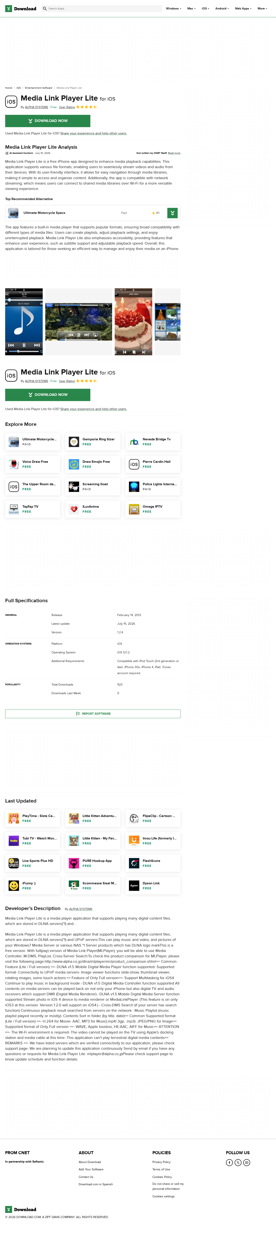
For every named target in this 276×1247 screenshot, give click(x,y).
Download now (51, 121)
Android (220, 8)
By (34, 107)
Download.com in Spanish (96, 1184)
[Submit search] (44, 8)
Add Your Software (91, 1169)
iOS (204, 8)
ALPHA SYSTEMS (80, 909)
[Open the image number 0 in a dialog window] (24, 321)
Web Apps (242, 8)
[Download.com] (20, 8)
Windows (172, 8)
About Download (90, 1162)
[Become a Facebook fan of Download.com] (229, 1162)
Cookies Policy (162, 1177)
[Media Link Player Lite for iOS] (11, 102)
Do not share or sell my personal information (168, 1186)
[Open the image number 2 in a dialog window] (133, 321)
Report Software (96, 714)
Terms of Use (161, 1169)
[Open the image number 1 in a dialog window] (78, 322)
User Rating (67, 107)
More (261, 8)
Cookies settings (163, 1196)
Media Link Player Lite (68, 98)
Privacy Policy (161, 1162)
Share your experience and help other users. (93, 133)
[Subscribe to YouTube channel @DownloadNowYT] (246, 1162)
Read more (174, 153)
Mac (190, 8)
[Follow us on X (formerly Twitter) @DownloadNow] (238, 1162)
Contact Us (86, 1177)
